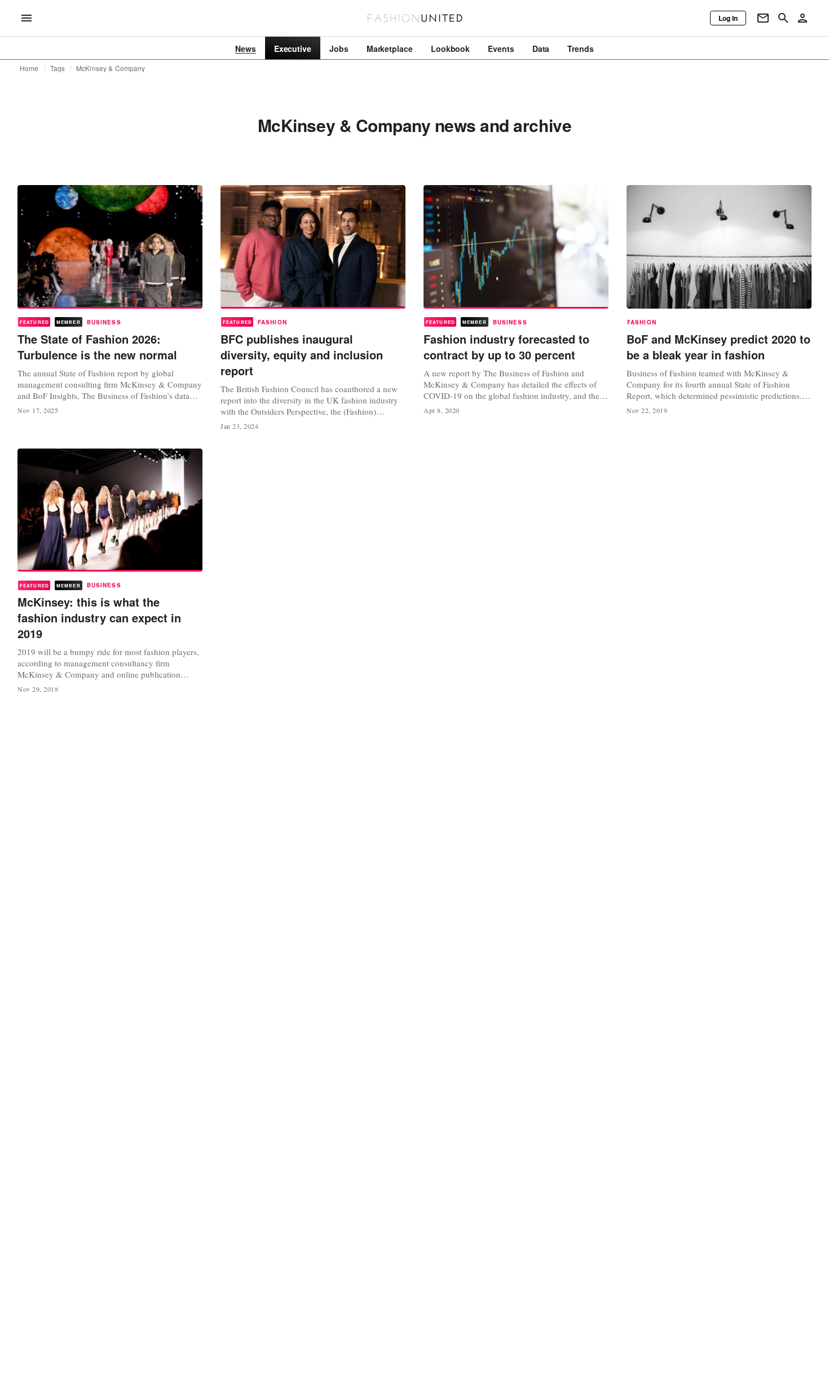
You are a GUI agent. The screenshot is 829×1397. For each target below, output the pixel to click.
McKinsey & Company (110, 68)
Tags (57, 68)
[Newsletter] (763, 18)
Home (29, 68)
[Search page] (783, 18)
